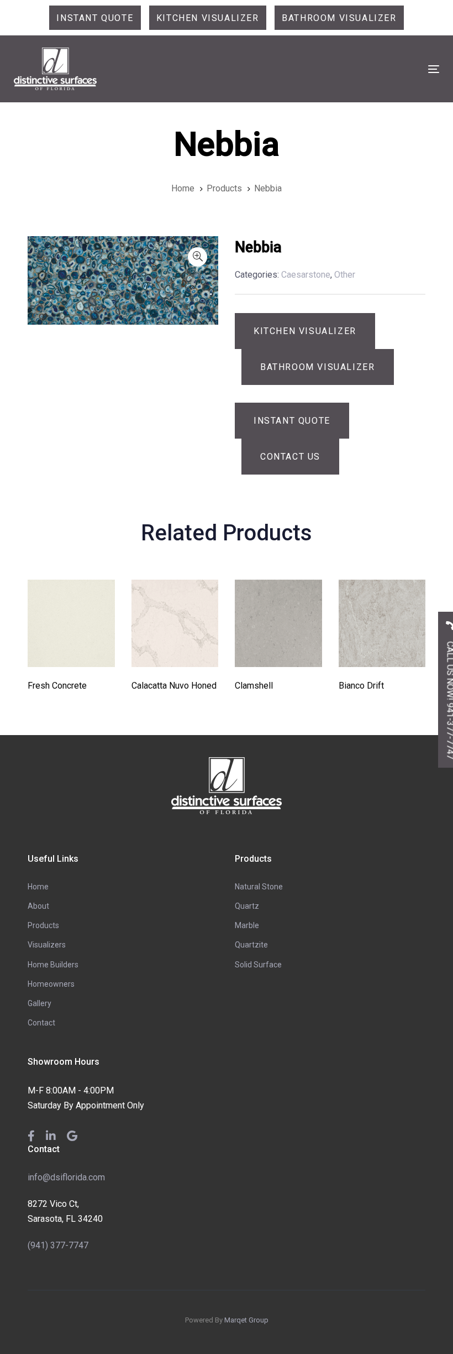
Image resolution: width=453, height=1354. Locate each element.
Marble (247, 925)
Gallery (39, 1003)
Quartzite (251, 944)
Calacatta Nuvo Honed (174, 685)
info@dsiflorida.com (66, 1177)
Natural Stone (259, 886)
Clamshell (254, 685)
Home (38, 886)
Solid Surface (258, 964)
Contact (41, 1022)
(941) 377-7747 (58, 1245)
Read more (71, 651)
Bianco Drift (361, 685)
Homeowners (51, 984)
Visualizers (47, 944)
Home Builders (53, 964)
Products (43, 925)
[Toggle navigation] (368, 69)
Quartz (247, 906)
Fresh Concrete (57, 685)
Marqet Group (246, 1320)
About (38, 906)
